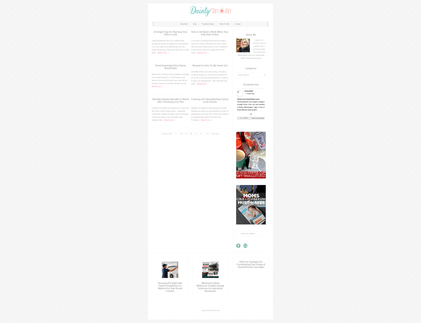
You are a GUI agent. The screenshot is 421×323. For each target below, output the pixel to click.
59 (186, 134)
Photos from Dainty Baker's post (248, 99)
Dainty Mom (210, 11)
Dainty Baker (248, 91)
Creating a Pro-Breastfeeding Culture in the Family (209, 100)
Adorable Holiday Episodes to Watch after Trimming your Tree (170, 100)
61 (196, 134)
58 (181, 134)
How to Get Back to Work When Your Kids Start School (209, 33)
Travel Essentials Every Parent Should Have (170, 66)
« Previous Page (166, 134)
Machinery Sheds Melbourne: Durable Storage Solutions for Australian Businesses (210, 287)
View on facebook (258, 118)
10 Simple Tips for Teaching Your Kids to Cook (170, 33)
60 (191, 134)
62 (201, 134)
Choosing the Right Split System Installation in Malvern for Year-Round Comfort (170, 287)
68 (207, 134)
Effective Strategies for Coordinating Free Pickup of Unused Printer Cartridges (251, 264)
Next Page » (215, 134)
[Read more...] (163, 53)
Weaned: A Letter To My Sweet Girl (209, 65)
